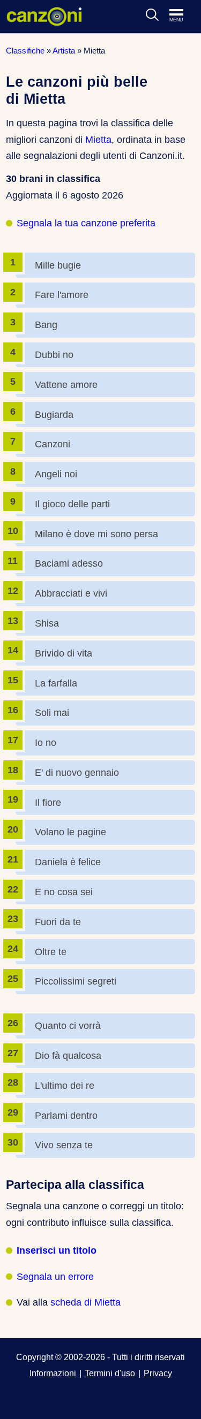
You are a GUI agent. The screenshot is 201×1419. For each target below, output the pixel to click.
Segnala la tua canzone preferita (86, 223)
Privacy (158, 1373)
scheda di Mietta (85, 1302)
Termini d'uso (110, 1373)
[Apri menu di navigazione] (182, 16)
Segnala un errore (55, 1276)
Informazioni (52, 1373)
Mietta (98, 139)
